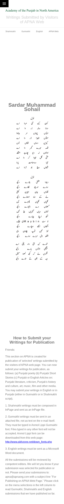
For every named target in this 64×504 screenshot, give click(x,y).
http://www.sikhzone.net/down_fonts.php (28, 441)
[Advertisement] (32, 67)
